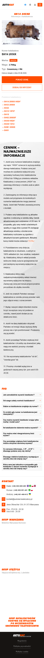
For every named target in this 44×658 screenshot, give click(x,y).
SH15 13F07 (9, 111)
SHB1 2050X (9, 127)
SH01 (6, 130)
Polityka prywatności (22, 646)
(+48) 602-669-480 (19, 486)
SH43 (6, 108)
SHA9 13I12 (9, 124)
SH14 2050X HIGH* (12, 102)
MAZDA (13, 60)
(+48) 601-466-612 (21, 494)
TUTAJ (31, 241)
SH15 (6, 114)
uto (8, 5)
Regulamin (22, 641)
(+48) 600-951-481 (20, 490)
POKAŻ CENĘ (22, 80)
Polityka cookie (22, 651)
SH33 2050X (9, 105)
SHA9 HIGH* (9, 121)
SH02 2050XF (10, 118)
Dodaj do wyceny (22, 87)
